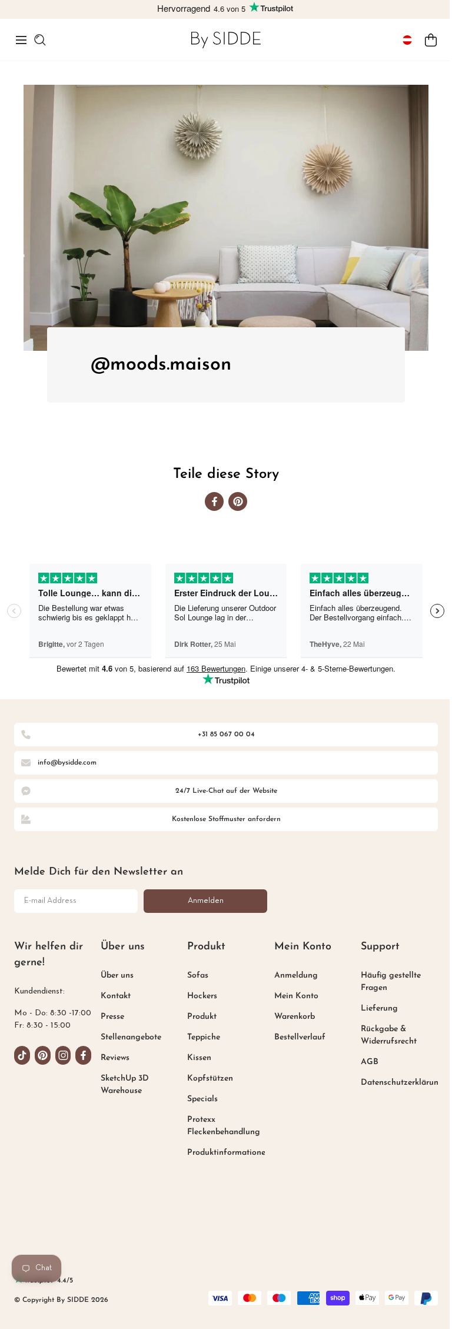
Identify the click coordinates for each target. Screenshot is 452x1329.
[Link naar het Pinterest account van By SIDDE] (43, 1055)
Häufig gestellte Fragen (391, 981)
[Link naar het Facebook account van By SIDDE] (83, 1055)
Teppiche (203, 1037)
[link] (226, 40)
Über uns (117, 975)
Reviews (115, 1058)
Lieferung (379, 1008)
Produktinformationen (228, 1152)
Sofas (197, 975)
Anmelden (206, 901)
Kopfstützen (210, 1078)
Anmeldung (296, 975)
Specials (202, 1099)
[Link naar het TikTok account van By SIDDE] (22, 1055)
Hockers (202, 996)
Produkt (202, 1016)
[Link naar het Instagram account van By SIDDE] (63, 1055)
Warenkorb (294, 1016)
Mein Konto (296, 996)
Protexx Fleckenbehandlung (223, 1126)
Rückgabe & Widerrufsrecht (389, 1035)
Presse (112, 1016)
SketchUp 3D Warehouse (125, 1084)
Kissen (199, 1058)
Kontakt (116, 996)
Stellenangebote (131, 1037)
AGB (369, 1062)
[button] (21, 40)
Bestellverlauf (299, 1037)
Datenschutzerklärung (402, 1082)
